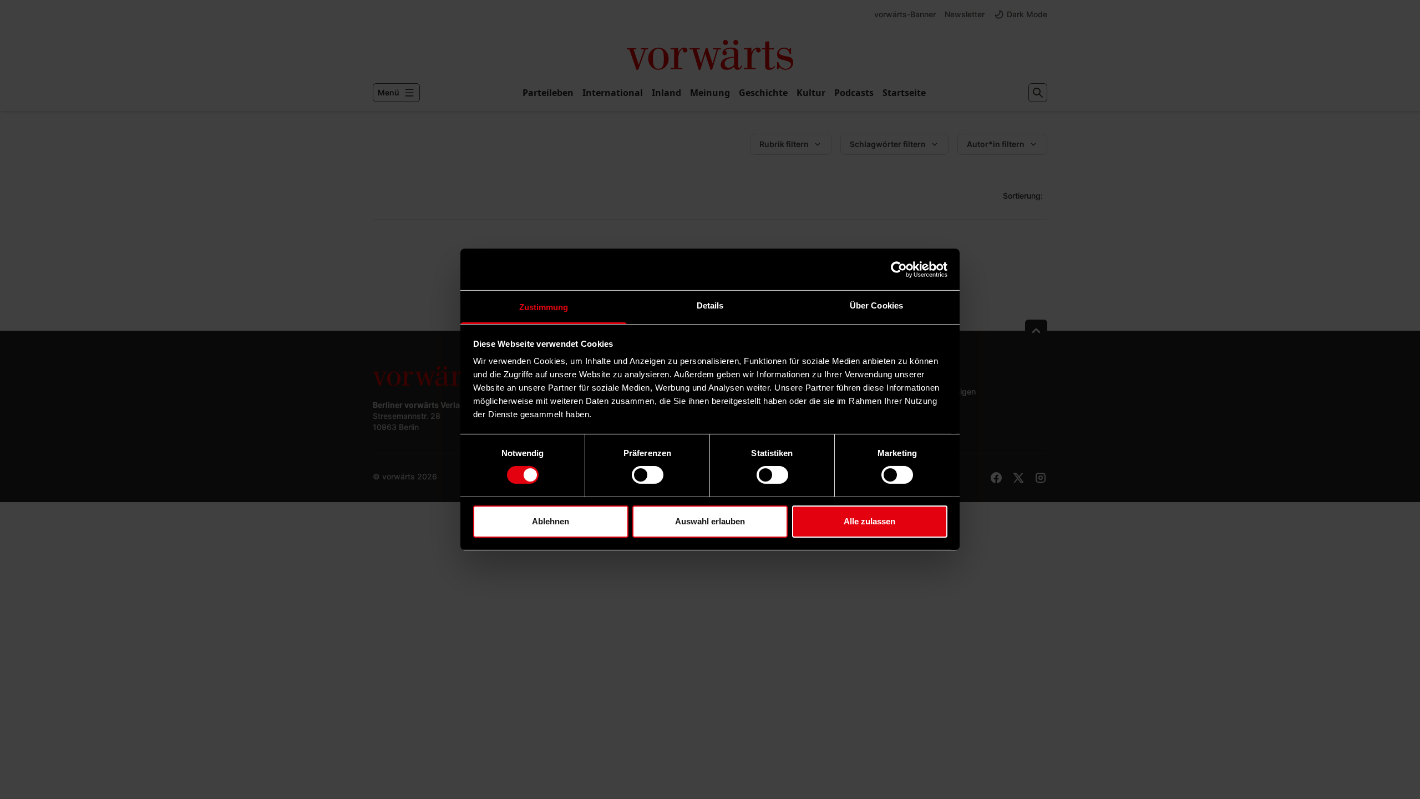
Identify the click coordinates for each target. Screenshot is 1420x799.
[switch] (647, 475)
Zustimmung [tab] (544, 307)
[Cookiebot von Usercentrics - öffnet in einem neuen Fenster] (898, 269)
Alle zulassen (869, 521)
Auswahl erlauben (710, 521)
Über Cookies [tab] (876, 305)
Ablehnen (550, 521)
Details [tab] (710, 305)
